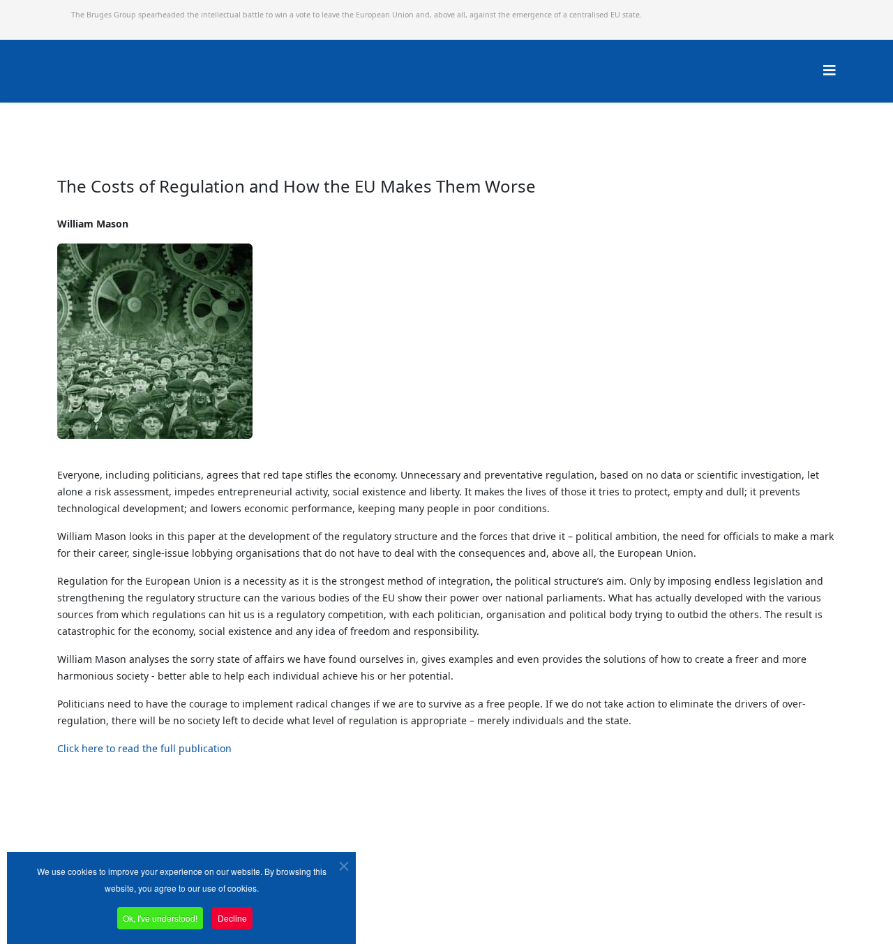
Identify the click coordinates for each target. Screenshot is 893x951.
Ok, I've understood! (160, 918)
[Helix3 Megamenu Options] (829, 70)
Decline (232, 918)
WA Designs (487, 911)
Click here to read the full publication (144, 748)
